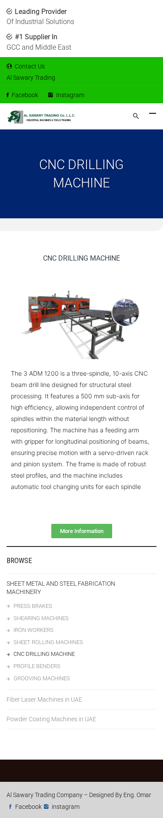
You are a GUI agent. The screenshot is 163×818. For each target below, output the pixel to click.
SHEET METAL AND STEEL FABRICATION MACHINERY (61, 587)
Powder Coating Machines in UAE (51, 719)
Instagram (69, 95)
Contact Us (29, 66)
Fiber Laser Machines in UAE (44, 699)
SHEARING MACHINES (41, 618)
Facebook (24, 95)
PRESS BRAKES (32, 606)
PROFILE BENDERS (36, 666)
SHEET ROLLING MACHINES (48, 642)
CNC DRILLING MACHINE (44, 654)
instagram (66, 806)
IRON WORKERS (33, 630)
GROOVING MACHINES (41, 678)
